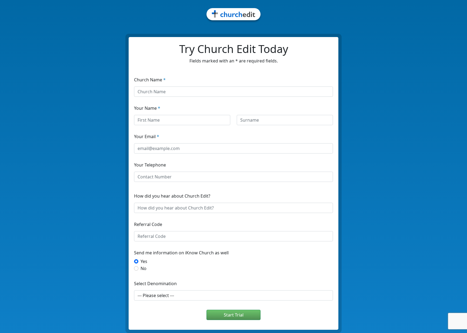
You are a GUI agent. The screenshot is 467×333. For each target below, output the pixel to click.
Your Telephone (150, 165)
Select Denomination (155, 284)
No (143, 268)
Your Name (147, 108)
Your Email (146, 136)
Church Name (150, 80)
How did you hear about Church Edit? (172, 196)
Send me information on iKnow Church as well (181, 253)
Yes (144, 261)
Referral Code (148, 224)
